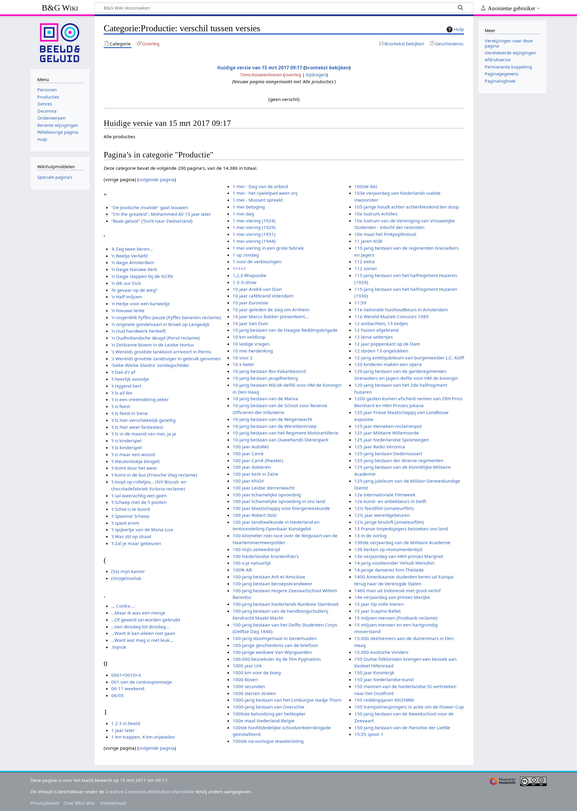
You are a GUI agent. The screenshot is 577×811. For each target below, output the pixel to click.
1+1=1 (239, 268)
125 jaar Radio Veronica (379, 447)
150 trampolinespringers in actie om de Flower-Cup (409, 707)
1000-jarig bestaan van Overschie (268, 707)
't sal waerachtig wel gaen (138, 495)
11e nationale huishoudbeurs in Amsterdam (401, 309)
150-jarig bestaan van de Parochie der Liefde (402, 727)
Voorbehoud (113, 803)
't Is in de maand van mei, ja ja (143, 434)
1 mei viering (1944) (254, 241)
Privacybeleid (44, 803)
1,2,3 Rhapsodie (250, 275)
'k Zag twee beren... (132, 249)
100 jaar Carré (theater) (258, 460)
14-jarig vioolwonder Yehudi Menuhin (394, 563)
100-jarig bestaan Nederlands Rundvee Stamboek (286, 604)
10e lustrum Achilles (375, 214)
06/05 (117, 695)
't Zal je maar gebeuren (136, 543)
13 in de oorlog (370, 535)
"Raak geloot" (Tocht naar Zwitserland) (152, 221)
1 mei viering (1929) (254, 227)
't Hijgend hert (126, 386)
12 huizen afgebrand (376, 330)
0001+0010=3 (126, 675)
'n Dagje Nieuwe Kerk (134, 269)
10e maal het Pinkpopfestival (385, 234)
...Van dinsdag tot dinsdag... (140, 626)
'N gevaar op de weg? (134, 290)
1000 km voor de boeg (257, 672)
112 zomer (365, 268)
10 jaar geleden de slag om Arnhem (271, 309)
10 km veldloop (249, 337)
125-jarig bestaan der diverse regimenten (398, 460)
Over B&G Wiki (79, 803)
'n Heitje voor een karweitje (140, 303)
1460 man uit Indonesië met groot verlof (397, 590)
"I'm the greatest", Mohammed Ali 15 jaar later (161, 214)
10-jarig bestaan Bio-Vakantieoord (269, 371)
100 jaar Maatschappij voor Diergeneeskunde (281, 508)
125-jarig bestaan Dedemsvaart (388, 453)
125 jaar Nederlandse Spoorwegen (391, 440)
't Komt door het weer (134, 468)
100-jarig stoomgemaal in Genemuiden (274, 638)
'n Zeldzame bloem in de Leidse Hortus (152, 345)
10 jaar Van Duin (250, 323)
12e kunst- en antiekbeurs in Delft (390, 501)
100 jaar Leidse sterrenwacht (264, 488)
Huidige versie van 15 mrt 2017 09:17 (259, 68)
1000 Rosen (245, 679)
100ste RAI (365, 186)
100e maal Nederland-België (264, 721)
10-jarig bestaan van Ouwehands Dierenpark (280, 440)
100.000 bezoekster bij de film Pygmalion (277, 659)
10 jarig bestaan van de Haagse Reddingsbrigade (285, 330)
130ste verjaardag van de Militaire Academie (402, 542)
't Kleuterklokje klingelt (135, 461)
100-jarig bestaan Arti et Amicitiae (269, 577)
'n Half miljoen (126, 297)
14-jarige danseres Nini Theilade (389, 570)
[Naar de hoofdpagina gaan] (60, 42)
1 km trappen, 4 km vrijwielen (143, 737)
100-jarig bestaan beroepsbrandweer (272, 584)
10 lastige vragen (251, 344)
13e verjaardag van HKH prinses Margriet (398, 556)
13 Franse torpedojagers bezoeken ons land (401, 529)
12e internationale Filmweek (384, 495)
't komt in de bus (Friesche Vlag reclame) (154, 475)
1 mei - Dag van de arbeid (260, 186)
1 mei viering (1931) (254, 234)
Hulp (459, 29)
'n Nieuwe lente (128, 310)
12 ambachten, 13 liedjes (381, 323)
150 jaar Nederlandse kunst (384, 679)
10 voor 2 (243, 358)
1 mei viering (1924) (254, 221)
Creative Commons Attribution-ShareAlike (149, 791)
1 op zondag (246, 255)
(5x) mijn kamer (128, 571)
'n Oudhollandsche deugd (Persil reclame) (155, 338)
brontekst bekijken (327, 68)
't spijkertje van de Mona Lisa (142, 529)
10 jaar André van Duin (257, 289)
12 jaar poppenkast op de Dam (387, 344)
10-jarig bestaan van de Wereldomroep (274, 426)
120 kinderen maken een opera (388, 364)
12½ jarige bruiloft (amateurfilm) (389, 522)
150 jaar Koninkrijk (374, 672)
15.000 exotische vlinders (381, 652)
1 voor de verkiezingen (257, 261)
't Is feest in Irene (129, 413)
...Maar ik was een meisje (138, 613)
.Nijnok (118, 647)
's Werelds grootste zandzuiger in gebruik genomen (166, 358)
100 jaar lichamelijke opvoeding (267, 495)
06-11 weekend (127, 688)
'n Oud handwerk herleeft (138, 331)
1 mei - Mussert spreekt (258, 200)
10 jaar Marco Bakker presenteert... (270, 316)
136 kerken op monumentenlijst (388, 549)
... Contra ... (123, 606)
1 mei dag (243, 214)
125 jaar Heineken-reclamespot (388, 426)
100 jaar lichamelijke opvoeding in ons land (279, 501)
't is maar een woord (133, 454)
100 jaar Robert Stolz (255, 515)
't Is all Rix (121, 393)
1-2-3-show (244, 282)
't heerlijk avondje (130, 379)
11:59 (360, 303)
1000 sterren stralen (254, 693)
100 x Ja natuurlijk (252, 563)
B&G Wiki (60, 7)
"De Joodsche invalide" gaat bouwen (149, 207)
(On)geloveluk (126, 578)
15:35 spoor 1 (368, 734)
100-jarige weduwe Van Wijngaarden (272, 652)
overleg (293, 75)
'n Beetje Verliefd (129, 256)
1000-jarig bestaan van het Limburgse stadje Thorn (287, 700)
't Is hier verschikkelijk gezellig (143, 420)
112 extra (364, 261)
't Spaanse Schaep (130, 516)
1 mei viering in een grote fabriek (268, 248)
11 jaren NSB (368, 241)
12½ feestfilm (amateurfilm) (384, 508)
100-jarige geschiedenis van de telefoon (275, 645)
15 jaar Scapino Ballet (377, 611)
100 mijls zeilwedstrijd (256, 549)
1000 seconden (249, 686)
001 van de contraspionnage (141, 682)
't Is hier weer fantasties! (137, 427)
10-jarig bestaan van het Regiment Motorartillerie (285, 433)
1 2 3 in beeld (125, 723)
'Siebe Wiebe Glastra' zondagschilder (150, 365)
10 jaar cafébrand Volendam (263, 296)
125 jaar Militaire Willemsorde (386, 433)
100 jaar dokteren (252, 467)
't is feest (120, 406)
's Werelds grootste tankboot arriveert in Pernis (161, 352)
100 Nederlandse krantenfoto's (266, 556)
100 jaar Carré (248, 453)
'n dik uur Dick (126, 283)
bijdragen (316, 75)
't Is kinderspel (126, 447)
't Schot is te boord (130, 509)
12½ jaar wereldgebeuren (382, 515)
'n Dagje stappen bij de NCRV (142, 276)
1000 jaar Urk (247, 666)
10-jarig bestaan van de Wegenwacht (272, 419)
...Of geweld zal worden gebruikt (145, 620)
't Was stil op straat (131, 536)
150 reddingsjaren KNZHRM (384, 700)
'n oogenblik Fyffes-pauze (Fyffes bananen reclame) (166, 317)
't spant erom (125, 523)
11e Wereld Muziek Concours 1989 (391, 316)
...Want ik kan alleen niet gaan (143, 633)
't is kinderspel (126, 441)
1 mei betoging (249, 207)
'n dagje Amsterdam (132, 262)
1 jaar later (123, 730)
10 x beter (243, 364)
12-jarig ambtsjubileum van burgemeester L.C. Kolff (409, 358)
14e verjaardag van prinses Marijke (392, 597)
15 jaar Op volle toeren (379, 604)
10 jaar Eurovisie (250, 303)
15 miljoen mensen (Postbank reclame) (396, 618)
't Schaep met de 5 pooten (138, 502)
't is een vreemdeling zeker (140, 399)
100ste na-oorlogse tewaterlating (268, 741)
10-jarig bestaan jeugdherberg (265, 378)
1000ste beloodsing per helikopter (269, 714)
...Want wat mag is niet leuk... (142, 640)
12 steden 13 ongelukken (381, 351)
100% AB (242, 570)
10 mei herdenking (253, 351)
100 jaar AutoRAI (251, 447)
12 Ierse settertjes (373, 337)
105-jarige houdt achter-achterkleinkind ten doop (406, 207)
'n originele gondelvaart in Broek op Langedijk (160, 324)
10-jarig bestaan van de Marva (265, 398)
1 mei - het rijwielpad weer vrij (265, 193)
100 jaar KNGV (248, 481)
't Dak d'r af (123, 372)
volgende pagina (157, 179)
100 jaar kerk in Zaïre (255, 474)
